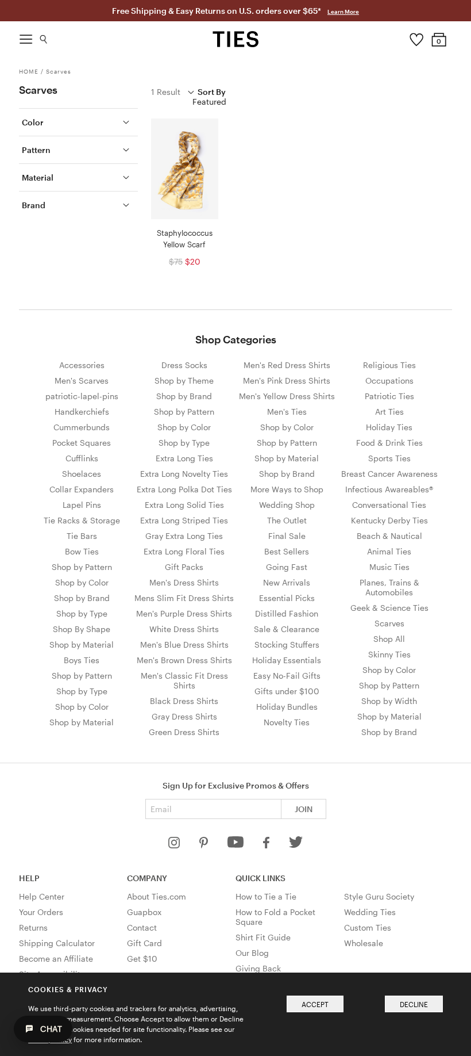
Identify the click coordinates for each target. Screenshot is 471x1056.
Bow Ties (82, 551)
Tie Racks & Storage (82, 520)
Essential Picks (287, 598)
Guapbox (144, 912)
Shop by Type (81, 613)
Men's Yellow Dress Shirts (287, 396)
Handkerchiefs (82, 411)
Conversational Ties (389, 505)
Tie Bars (82, 536)
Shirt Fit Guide (263, 937)
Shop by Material (81, 644)
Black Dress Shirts (184, 701)
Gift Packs (184, 567)
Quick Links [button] (260, 878)
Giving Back (258, 968)
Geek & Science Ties (389, 608)
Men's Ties (287, 411)
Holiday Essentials (286, 660)
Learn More (343, 11)
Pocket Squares (81, 442)
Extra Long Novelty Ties (184, 474)
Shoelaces (81, 474)
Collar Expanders (81, 489)
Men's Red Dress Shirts (287, 365)
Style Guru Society (379, 896)
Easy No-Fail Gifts (287, 675)
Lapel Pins (82, 505)
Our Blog (252, 953)
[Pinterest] (204, 845)
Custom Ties (367, 927)
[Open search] (44, 36)
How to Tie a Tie (265, 896)
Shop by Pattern (82, 567)
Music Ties (389, 567)
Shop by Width (389, 701)
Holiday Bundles (287, 706)
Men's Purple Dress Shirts (184, 613)
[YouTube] (236, 845)
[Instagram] (175, 845)
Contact (142, 927)
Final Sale (287, 536)
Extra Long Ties (184, 458)
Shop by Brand (82, 598)
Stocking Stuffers (286, 644)
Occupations (389, 380)
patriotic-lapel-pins (81, 396)
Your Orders (41, 912)
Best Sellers (286, 551)
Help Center (41, 896)
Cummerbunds (81, 427)
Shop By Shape (81, 629)
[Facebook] (267, 845)
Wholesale (363, 943)
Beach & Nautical (389, 536)
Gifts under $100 (286, 691)
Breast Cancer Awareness (389, 474)
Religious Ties (389, 365)
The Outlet (287, 520)
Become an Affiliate (56, 958)
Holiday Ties (389, 427)
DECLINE (414, 1004)
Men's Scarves (82, 380)
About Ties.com (156, 896)
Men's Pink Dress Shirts (286, 380)
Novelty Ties (287, 722)
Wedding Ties (370, 912)
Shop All (389, 639)
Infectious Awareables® (389, 489)
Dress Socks (184, 365)
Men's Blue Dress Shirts (184, 644)
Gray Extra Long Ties (184, 536)
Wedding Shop (287, 505)
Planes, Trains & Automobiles (389, 587)
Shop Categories (235, 339)
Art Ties (389, 411)
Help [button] (29, 878)
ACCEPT (315, 1004)
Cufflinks (81, 458)
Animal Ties (389, 551)
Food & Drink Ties (389, 442)
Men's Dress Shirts (184, 582)
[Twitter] (296, 845)
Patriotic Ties (389, 396)
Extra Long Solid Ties (184, 505)
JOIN (303, 809)
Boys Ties (81, 660)
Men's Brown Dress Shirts (184, 660)
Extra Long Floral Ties (184, 551)
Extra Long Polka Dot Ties (184, 489)
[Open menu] (26, 36)
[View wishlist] (416, 37)
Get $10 (142, 958)
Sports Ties (389, 458)
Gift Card (144, 943)
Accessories (82, 365)
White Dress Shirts (184, 629)
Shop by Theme (184, 380)
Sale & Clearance (286, 629)
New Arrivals (286, 582)
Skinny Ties (389, 654)
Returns (33, 927)
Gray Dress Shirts (184, 716)
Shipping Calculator (57, 943)
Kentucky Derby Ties (389, 520)
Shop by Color (82, 582)
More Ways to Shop (286, 489)
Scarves (58, 71)
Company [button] (147, 878)
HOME (28, 71)
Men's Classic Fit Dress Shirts (184, 680)
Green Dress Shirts (184, 732)
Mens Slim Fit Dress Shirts (184, 598)
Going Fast (286, 567)
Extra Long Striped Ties (184, 520)
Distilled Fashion (286, 613)
